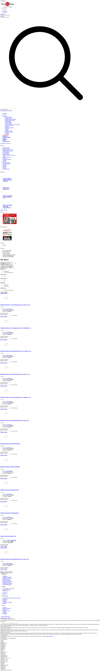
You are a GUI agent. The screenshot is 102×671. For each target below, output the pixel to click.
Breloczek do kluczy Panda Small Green (10, 443)
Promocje (4, 167)
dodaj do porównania (4, 313)
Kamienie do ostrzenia (9, 127)
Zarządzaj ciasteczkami (5, 616)
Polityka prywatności (7, 580)
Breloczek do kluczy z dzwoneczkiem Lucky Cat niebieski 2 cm (15, 328)
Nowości (4, 166)
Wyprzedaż (5, 613)
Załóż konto (5, 11)
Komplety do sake (8, 130)
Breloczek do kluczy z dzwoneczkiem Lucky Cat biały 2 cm (14, 420)
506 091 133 (5, 590)
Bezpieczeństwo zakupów (8, 581)
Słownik (4, 603)
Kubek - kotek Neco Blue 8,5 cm (8, 536)
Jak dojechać (5, 592)
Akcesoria (7, 128)
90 (11, 264)
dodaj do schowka (3, 314)
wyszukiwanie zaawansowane (6, 110)
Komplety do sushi (8, 117)
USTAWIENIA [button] (3, 637)
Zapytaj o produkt (3, 546)
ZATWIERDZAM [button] (3, 635)
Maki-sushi (5, 600)
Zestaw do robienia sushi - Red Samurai (7, 206)
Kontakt (4, 593)
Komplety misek (8, 118)
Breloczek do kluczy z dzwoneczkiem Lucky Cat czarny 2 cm (15, 374)
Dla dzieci (7, 134)
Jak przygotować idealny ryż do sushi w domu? (12, 597)
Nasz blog (2, 243)
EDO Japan (9, 309)
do (10, 268)
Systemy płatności (3, 226)
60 (10, 264)
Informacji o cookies (49, 636)
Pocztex (1, 212)
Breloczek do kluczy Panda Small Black (10, 466)
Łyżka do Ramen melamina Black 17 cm (7, 180)
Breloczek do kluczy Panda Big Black (9, 513)
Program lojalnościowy (7, 584)
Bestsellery (2, 172)
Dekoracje (7, 132)
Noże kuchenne (8, 121)
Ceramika (7, 126)
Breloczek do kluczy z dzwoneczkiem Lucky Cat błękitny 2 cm (15, 397)
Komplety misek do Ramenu (10, 119)
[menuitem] (47, 113)
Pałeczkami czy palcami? (7, 602)
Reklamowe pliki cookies (5, 632)
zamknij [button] (1, 640)
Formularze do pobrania (7, 578)
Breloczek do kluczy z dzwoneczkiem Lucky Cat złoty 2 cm (14, 559)
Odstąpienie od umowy (7, 577)
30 (9, 264)
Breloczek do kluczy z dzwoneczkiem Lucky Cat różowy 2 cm (15, 304)
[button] (2, 269)
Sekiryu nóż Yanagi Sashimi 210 (7, 196)
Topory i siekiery (8, 123)
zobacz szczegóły (3, 293)
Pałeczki (6, 129)
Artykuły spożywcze (9, 125)
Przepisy (4, 245)
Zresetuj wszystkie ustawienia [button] (6, 669)
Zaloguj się (5, 10)
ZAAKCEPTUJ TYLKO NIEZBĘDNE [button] (8, 638)
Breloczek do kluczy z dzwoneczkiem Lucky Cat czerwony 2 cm (15, 351)
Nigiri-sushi (5, 598)
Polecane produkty (6, 610)
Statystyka (2, 248)
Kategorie (2, 145)
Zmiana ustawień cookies (7, 583)
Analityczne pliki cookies (5, 628)
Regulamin (5, 576)
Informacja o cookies (7, 582)
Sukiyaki (4, 601)
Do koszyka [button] (15, 315)
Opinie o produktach (7, 608)
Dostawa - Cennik (6, 579)
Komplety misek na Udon (10, 120)
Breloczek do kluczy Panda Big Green (9, 490)
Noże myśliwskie (8, 122)
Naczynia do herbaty (9, 131)
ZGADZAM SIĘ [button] (3, 639)
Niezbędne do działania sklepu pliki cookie (10, 623)
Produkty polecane (6, 168)
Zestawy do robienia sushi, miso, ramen (12, 124)
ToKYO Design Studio (11, 540)
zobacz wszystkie (3, 209)
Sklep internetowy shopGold (5, 617)
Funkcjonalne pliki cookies (5, 626)
